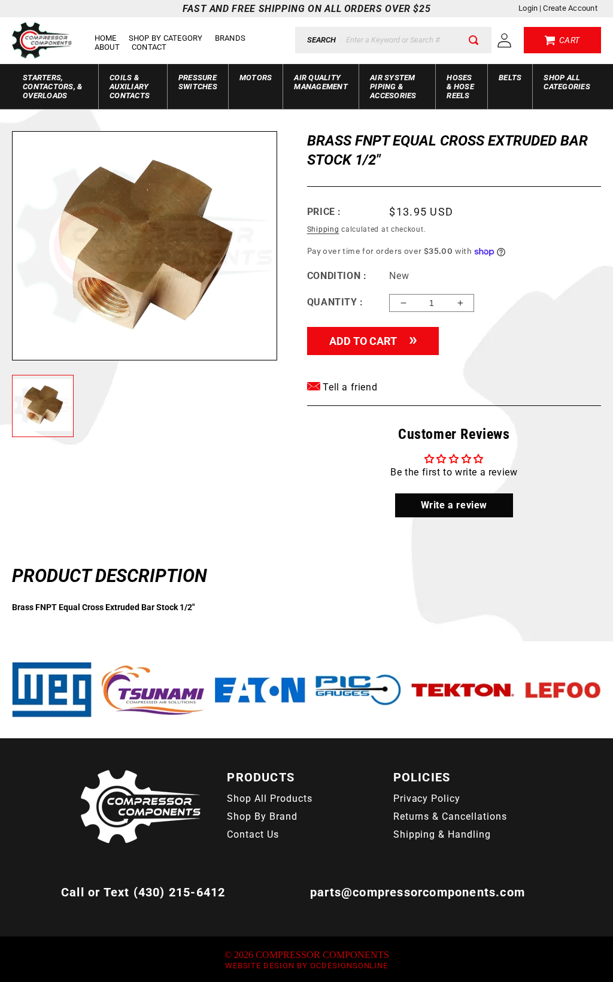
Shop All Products (269, 798)
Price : (324, 211)
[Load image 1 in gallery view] (43, 406)
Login (528, 8)
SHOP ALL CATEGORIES (567, 82)
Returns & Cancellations (450, 816)
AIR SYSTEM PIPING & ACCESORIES (393, 86)
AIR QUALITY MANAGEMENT (321, 82)
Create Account (570, 8)
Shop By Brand (262, 816)
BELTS (510, 77)
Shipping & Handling (442, 834)
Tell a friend (348, 387)
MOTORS (255, 77)
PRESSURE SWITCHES (197, 82)
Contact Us (253, 834)
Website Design (260, 965)
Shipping (323, 229)
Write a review (454, 505)
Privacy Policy (426, 798)
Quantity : (335, 302)
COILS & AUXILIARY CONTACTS (130, 86)
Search (321, 39)
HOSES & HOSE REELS (460, 86)
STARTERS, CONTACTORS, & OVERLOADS (52, 86)
